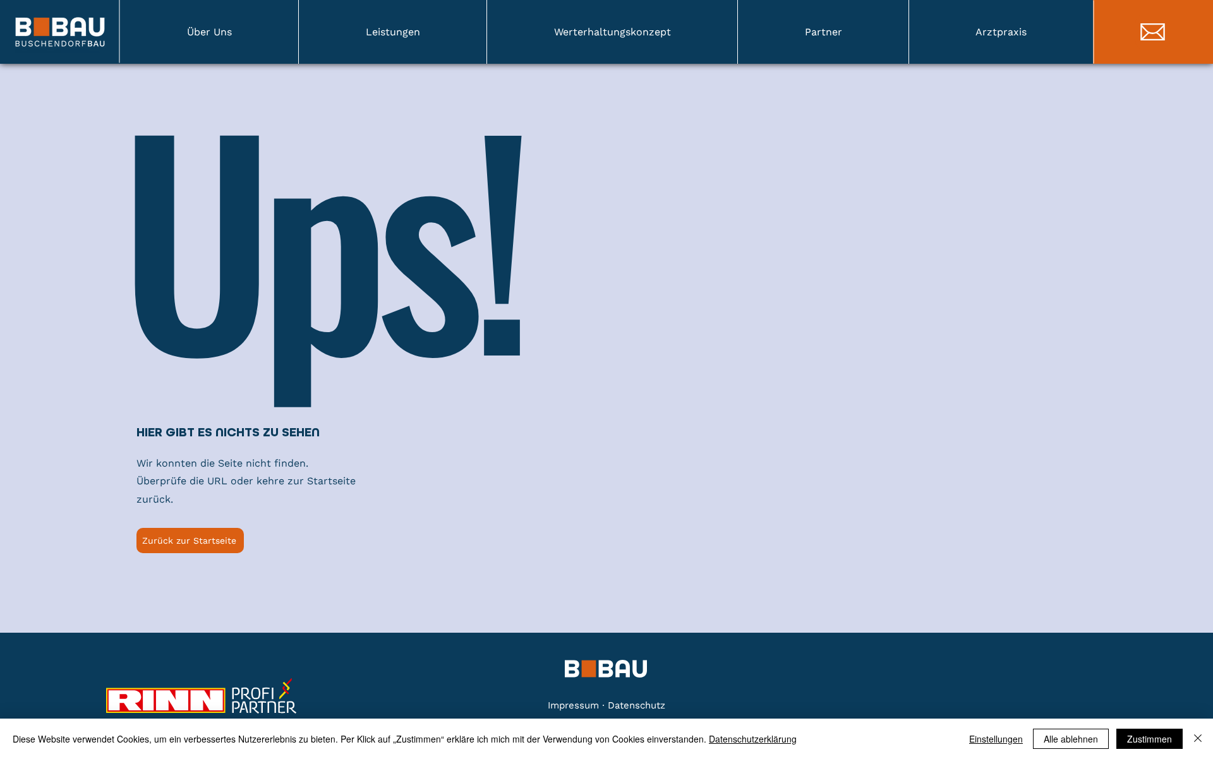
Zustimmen (1149, 738)
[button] (209, 32)
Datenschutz (636, 705)
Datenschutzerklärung (753, 738)
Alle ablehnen (1071, 738)
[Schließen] (1197, 739)
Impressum (575, 705)
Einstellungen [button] (996, 738)
